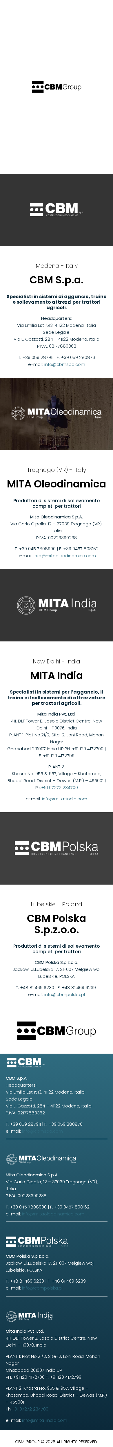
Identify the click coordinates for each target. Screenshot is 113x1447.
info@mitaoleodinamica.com (65, 556)
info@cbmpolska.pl (64, 994)
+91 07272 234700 (59, 787)
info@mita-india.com (64, 799)
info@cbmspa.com (64, 364)
